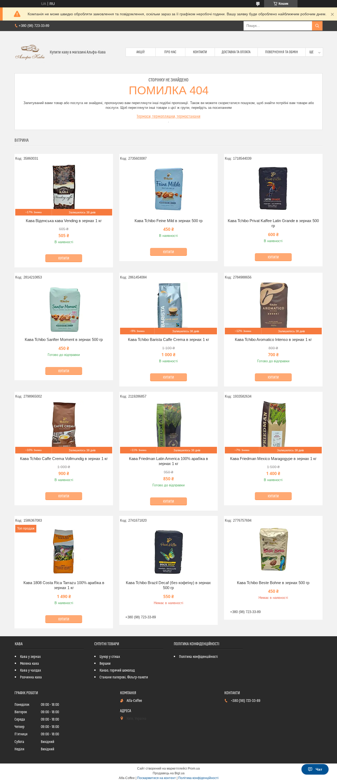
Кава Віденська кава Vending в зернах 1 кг (64, 220)
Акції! (140, 52)
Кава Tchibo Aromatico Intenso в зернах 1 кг (273, 339)
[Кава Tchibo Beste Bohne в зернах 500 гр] (273, 551)
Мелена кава (29, 664)
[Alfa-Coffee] (30, 52)
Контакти (200, 52)
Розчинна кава (31, 677)
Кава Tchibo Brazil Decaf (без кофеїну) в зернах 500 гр (168, 585)
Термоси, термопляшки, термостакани (168, 116)
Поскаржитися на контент (156, 778)
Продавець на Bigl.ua (169, 773)
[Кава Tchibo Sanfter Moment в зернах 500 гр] (63, 308)
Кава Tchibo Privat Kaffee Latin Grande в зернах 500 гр (273, 223)
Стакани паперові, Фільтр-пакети (124, 677)
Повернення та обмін (281, 52)
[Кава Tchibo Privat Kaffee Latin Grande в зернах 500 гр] (273, 189)
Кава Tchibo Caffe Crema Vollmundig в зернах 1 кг (64, 458)
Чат (319, 769)
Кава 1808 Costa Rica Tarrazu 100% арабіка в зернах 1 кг (63, 585)
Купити (63, 258)
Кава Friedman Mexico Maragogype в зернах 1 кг (273, 458)
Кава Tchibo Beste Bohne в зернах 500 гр (273, 582)
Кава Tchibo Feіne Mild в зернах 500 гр (168, 220)
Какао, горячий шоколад (117, 670)
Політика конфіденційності (198, 657)
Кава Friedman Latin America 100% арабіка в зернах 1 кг (168, 461)
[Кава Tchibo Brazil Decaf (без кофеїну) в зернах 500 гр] (168, 551)
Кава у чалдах (30, 670)
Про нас (170, 52)
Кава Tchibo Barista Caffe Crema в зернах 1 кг (168, 339)
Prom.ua (194, 768)
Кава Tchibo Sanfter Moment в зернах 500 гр (64, 339)
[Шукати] (317, 26)
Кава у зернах (30, 657)
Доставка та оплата (236, 52)
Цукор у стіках (110, 657)
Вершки (105, 664)
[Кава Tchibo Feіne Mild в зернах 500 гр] (168, 189)
